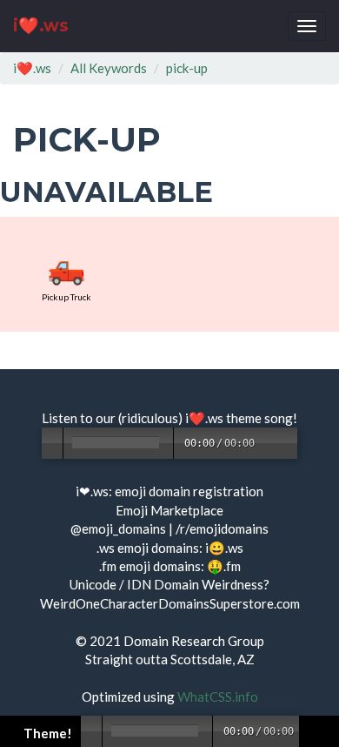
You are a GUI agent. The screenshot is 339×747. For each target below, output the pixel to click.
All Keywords (108, 68)
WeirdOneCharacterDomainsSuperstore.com (170, 603)
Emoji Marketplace (169, 510)
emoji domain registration (189, 491)
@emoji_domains (118, 528)
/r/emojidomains (222, 528)
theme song (259, 418)
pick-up (187, 68)
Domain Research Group (193, 641)
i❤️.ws (41, 26)
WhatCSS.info (217, 696)
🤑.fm (224, 566)
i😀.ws (224, 547)
